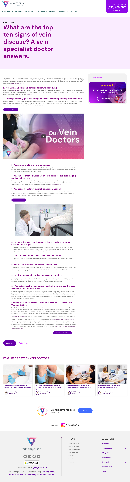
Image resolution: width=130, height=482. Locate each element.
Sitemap (51, 474)
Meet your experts (107, 98)
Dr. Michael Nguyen (14, 392)
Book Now (118, 10)
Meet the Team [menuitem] (19, 11)
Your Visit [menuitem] (69, 11)
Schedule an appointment (62, 332)
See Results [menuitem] (51, 11)
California (105, 444)
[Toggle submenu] (125, 444)
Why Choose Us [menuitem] (6, 11)
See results (72, 456)
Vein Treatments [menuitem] (29, 11)
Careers (71, 462)
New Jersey (106, 457)
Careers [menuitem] (76, 11)
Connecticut (107, 448)
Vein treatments (74, 450)
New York (105, 462)
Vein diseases (73, 453)
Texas (104, 471)
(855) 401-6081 (26, 343)
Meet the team (73, 447)
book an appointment (19, 316)
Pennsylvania (107, 467)
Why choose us (73, 444)
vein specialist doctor (17, 83)
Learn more (11, 109)
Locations (71, 459)
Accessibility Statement (35, 474)
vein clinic (29, 94)
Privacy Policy (49, 471)
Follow (85, 410)
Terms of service (16, 474)
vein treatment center (55, 184)
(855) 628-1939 (40, 467)
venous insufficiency (17, 90)
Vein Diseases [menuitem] (41, 11)
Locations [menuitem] (61, 11)
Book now (9, 343)
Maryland (105, 453)
